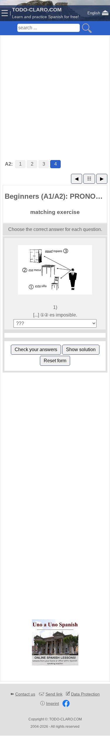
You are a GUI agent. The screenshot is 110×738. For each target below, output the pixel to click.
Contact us (25, 694)
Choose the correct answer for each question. (55, 229)
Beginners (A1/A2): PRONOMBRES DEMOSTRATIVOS (56, 196)
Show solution (81, 349)
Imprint (52, 703)
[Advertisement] (55, 92)
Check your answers (36, 349)
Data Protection (85, 694)
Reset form (55, 360)
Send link (53, 694)
